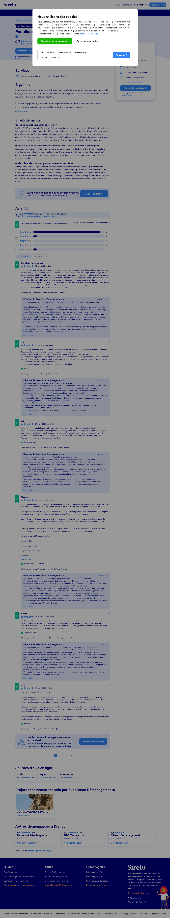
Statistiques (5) (81, 53)
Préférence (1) (65, 53)
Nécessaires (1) (48, 53)
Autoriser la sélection (87, 41)
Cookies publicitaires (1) (51, 57)
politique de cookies (89, 33)
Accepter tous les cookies (54, 41)
